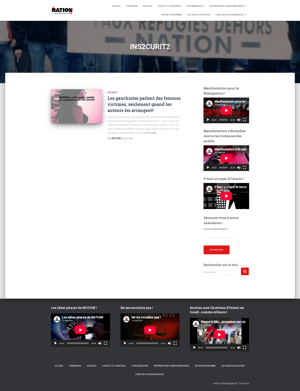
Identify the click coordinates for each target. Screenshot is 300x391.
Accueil (116, 6)
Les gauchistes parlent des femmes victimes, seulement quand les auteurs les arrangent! (144, 104)
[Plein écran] (244, 120)
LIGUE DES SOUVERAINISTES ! (230, 15)
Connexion (132, 6)
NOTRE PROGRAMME (172, 15)
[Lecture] (208, 120)
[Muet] (239, 120)
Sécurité (112, 92)
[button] (203, 6)
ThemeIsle (243, 383)
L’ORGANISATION (194, 6)
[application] (226, 110)
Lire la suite (150, 132)
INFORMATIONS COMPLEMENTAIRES (227, 6)
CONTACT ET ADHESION (169, 6)
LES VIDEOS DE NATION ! (199, 15)
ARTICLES (147, 6)
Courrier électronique (215, 229)
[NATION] (62, 10)
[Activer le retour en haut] (293, 384)
